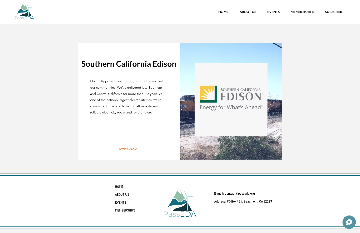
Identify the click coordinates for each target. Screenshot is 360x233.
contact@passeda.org (240, 193)
